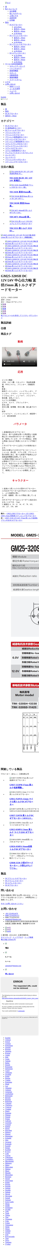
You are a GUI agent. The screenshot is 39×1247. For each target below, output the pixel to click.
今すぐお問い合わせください (12, 904)
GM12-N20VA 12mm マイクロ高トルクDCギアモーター (21, 802)
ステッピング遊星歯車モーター (17, 141)
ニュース (13, 91)
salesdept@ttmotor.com (13, 919)
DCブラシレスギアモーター (20, 44)
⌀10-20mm (18, 27)
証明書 (12, 20)
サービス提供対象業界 (14, 64)
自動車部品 (14, 75)
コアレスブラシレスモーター (16, 146)
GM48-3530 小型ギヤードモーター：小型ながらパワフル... (21, 865)
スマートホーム (16, 80)
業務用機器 (14, 77)
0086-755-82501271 (12, 915)
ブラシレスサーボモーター (15, 159)
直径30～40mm (19, 31)
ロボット (13, 73)
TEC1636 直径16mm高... (21, 192)
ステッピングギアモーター (15, 139)
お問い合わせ (10, 84)
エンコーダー (10, 155)
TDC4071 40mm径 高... (20, 217)
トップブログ (18, 937)
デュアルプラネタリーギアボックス (19, 153)
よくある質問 (15, 89)
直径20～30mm (19, 29)
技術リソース (15, 86)
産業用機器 (14, 71)
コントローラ (10, 157)
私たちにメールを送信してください (15, 315)
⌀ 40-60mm (18, 33)
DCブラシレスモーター (19, 35)
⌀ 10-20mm (18, 55)
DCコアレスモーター (18, 53)
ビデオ (7, 82)
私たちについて (11, 9)
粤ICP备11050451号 (8, 939)
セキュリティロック (17, 66)
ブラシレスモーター (13, 132)
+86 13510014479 (11, 913)
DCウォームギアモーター (15, 130)
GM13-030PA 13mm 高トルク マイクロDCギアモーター (22, 832)
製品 (7, 22)
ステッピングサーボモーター (16, 162)
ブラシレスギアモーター (14, 135)
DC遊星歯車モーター (13, 128)
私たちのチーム (16, 13)
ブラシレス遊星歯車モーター (16, 137)
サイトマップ (6, 937)
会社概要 (13, 11)
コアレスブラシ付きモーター (16, 144)
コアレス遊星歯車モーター (15, 150)
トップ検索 (28, 937)
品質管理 (13, 18)
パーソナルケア (16, 68)
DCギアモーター (16, 25)
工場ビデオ (14, 16)
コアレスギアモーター (14, 148)
